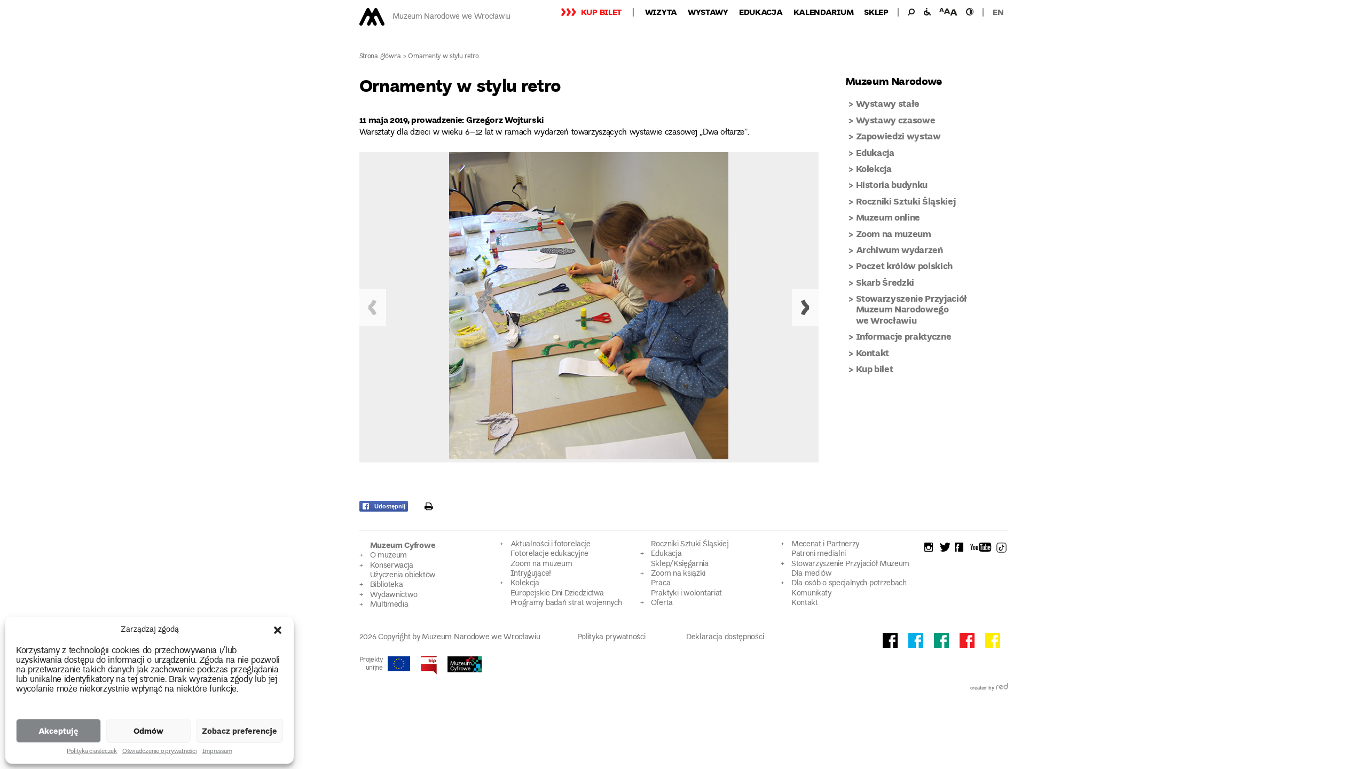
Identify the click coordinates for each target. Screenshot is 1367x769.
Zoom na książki (678, 573)
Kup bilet (601, 12)
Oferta (662, 603)
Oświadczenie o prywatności (159, 752)
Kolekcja (874, 168)
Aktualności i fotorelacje (550, 544)
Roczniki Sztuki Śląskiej (906, 201)
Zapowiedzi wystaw (898, 136)
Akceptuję (58, 730)
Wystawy (708, 12)
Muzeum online (888, 217)
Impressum (217, 752)
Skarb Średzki (885, 282)
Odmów (148, 730)
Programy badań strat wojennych (566, 603)
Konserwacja (392, 565)
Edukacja (761, 12)
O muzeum (388, 555)
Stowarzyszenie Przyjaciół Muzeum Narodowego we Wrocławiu (912, 309)
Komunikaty (811, 593)
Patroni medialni (818, 554)
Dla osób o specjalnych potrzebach (849, 583)
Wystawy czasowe (896, 120)
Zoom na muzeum (893, 233)
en (998, 12)
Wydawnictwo (394, 595)
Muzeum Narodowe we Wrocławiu (451, 16)
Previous (372, 307)
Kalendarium (824, 12)
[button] (277, 630)
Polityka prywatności (611, 637)
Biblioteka (386, 585)
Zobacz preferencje (239, 730)
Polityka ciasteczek (91, 752)
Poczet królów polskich (904, 265)
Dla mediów (811, 573)
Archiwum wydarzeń (899, 249)
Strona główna (380, 56)
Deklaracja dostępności (725, 637)
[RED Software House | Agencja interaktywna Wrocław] (1002, 688)
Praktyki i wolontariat (686, 593)
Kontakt (873, 352)
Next (805, 307)
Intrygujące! (530, 573)
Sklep (876, 12)
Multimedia (389, 604)
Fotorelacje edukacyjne (549, 554)
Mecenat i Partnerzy (825, 544)
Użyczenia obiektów (403, 575)
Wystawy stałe (888, 103)
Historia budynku (892, 184)
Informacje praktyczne (904, 336)
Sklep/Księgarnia (680, 564)
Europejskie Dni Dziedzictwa (557, 593)
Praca (660, 583)
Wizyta (661, 12)
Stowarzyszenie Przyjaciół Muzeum (850, 564)
